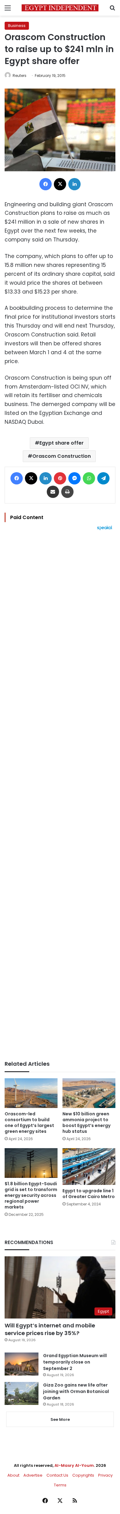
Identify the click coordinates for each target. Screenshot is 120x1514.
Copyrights (83, 1475)
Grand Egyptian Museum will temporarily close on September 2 (75, 1362)
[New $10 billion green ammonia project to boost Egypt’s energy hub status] (88, 1093)
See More (60, 1419)
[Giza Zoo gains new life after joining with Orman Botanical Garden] (21, 1393)
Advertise (32, 1475)
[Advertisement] (60, 795)
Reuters (19, 75)
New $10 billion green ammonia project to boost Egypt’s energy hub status (86, 1122)
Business (17, 25)
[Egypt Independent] (60, 7)
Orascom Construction (61, 456)
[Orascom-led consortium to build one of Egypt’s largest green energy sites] (31, 1093)
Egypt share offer (61, 442)
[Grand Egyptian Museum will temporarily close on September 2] (21, 1364)
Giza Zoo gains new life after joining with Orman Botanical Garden (76, 1391)
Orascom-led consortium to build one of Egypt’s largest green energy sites (29, 1122)
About (13, 1475)
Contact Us (57, 1475)
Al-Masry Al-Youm (74, 1465)
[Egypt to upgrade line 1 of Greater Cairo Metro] (88, 1166)
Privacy (105, 1475)
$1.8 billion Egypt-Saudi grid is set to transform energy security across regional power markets (31, 1195)
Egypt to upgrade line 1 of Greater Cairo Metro (88, 1194)
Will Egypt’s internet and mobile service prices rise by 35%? (50, 1329)
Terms (60, 1485)
